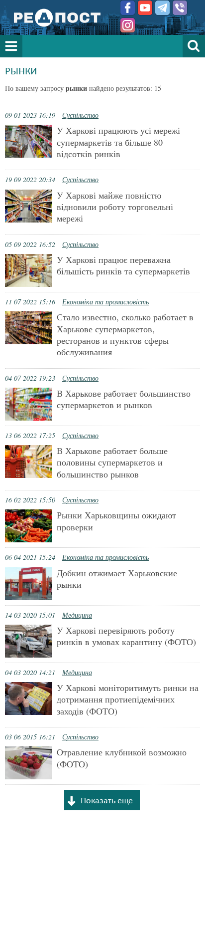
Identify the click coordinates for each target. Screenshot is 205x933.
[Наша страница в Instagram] (127, 25)
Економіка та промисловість (105, 301)
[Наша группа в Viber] (180, 7)
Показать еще (107, 801)
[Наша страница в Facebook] (127, 7)
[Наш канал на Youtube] (145, 7)
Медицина (77, 615)
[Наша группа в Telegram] (162, 7)
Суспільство (80, 115)
